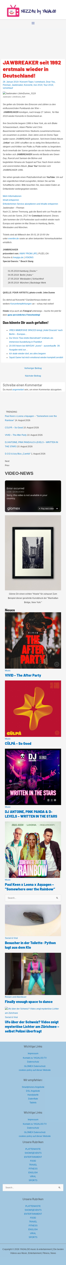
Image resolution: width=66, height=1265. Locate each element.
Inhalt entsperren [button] (11, 200)
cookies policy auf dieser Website (35, 1070)
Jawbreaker (17, 85)
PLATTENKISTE (33, 1149)
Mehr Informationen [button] (12, 196)
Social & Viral (11, 938)
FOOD (33, 1161)
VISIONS (29, 257)
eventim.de (13, 238)
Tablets (33, 1102)
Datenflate (33, 1098)
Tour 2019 (48, 85)
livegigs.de (18, 257)
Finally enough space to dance (29, 1001)
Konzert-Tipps (26, 82)
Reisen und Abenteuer (15, 997)
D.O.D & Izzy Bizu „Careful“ (18, 454)
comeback (40, 82)
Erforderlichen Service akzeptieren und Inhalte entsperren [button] (30, 204)
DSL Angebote (33, 1091)
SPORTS (33, 1180)
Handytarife (33, 1095)
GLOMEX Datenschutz (35, 1066)
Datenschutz (33, 1062)
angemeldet (18, 389)
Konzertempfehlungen (21, 304)
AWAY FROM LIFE (28, 253)
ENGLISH (33, 1172)
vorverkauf (8, 88)
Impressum (33, 1053)
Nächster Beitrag (33, 376)
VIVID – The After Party (16, 435)
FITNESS (33, 1168)
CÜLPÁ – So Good (14, 427)
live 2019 (38, 85)
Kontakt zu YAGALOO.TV (35, 1058)
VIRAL (33, 1176)
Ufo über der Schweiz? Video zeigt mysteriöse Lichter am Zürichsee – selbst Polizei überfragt (32, 1026)
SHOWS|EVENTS (33, 1153)
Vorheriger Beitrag (33, 368)
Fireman (7, 85)
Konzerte (28, 85)
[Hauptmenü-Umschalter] (33, 23)
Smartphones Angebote (33, 1087)
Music (8, 670)
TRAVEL (33, 1165)
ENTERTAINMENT (33, 1157)
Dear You (50, 82)
